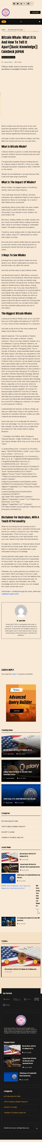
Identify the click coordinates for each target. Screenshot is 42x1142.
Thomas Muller (10, 778)
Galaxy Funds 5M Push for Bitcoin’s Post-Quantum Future (18, 773)
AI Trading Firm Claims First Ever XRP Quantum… (28, 919)
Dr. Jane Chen (6, 62)
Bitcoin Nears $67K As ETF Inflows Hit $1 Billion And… (21, 969)
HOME (3, 30)
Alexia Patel (9, 802)
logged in (14, 674)
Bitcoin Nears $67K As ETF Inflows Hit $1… (18, 750)
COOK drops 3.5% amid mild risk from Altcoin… (20, 799)
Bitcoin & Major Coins (15, 30)
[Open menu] (21, 21)
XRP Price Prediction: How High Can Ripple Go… (38, 896)
